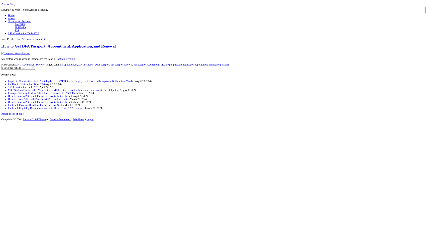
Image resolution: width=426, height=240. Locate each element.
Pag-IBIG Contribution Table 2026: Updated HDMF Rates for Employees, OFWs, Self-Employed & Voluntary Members (72, 81)
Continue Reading (65, 59)
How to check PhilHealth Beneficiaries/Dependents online (38, 99)
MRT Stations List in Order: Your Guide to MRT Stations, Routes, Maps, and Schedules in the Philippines (63, 90)
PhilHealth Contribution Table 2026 (27, 84)
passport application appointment (190, 64)
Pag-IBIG (20, 24)
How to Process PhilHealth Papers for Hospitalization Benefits (41, 96)
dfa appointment (68, 64)
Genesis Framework (60, 119)
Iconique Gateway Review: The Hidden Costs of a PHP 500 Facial (43, 93)
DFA (18, 64)
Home (11, 15)
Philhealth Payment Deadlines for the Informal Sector (36, 105)
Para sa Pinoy (8, 4)
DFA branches (86, 64)
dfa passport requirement (146, 64)
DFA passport (102, 64)
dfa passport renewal (121, 64)
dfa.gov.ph (166, 64)
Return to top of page (12, 113)
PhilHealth (20, 27)
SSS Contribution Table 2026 (23, 33)
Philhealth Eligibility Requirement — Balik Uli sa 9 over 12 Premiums (45, 108)
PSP (23, 39)
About (11, 18)
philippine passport (219, 64)
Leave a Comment (35, 39)
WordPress (78, 119)
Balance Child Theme (34, 119)
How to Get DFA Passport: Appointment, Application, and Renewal (58, 46)
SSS (17, 30)
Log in (90, 119)
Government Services (19, 21)
